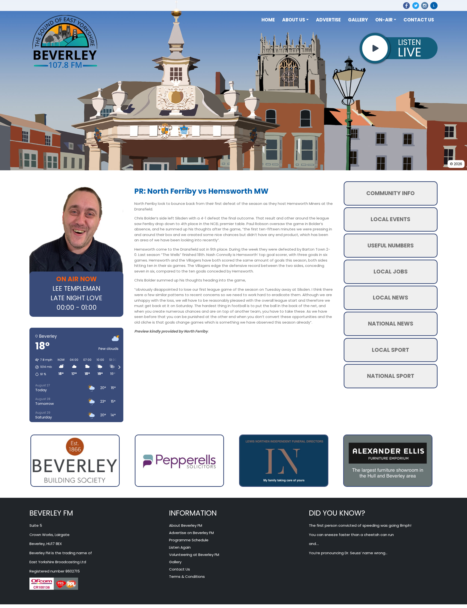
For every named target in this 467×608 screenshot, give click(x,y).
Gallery (175, 562)
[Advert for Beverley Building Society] (75, 460)
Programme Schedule (188, 540)
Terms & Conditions (187, 577)
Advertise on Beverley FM (191, 533)
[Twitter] (414, 5)
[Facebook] (405, 5)
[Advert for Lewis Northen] (283, 460)
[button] (42, 367)
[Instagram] (424, 5)
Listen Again (180, 547)
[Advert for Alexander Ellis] (387, 460)
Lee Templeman (76, 288)
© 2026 (456, 163)
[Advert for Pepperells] (179, 460)
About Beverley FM (185, 525)
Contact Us (179, 569)
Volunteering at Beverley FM (194, 555)
